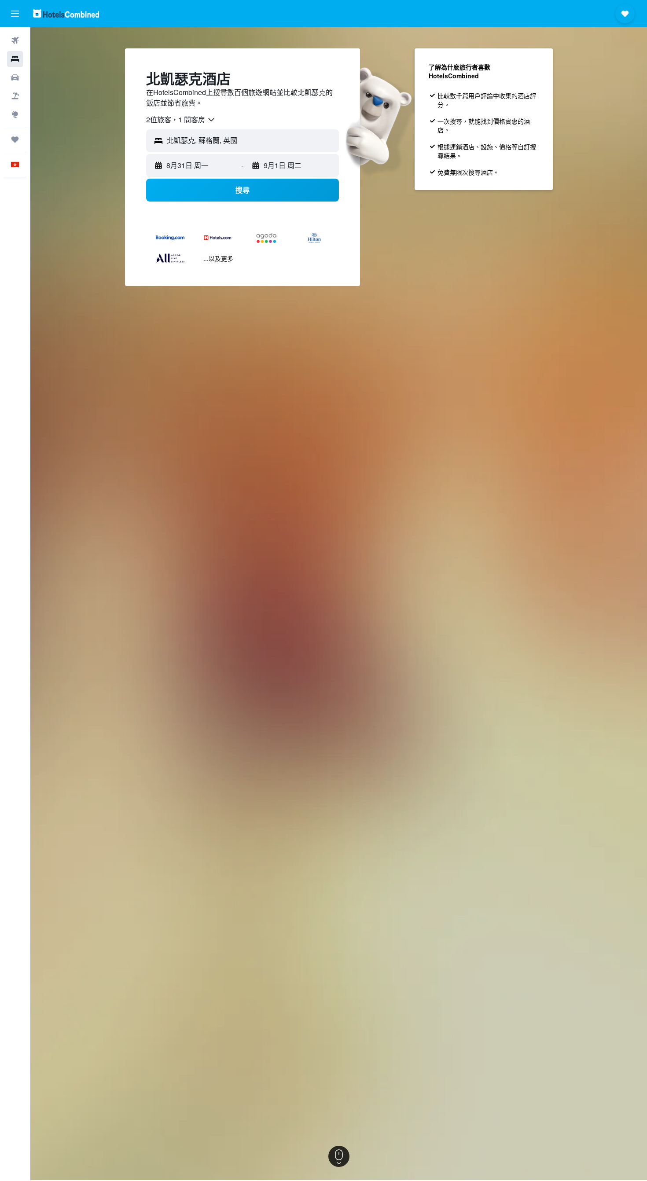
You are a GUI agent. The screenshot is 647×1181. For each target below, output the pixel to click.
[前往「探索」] (15, 114)
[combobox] (181, 119)
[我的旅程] (15, 139)
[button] (15, 13)
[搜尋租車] (15, 77)
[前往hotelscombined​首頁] (66, 13)
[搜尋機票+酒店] (15, 96)
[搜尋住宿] (15, 59)
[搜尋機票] (15, 40)
